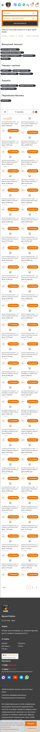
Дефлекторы (29, 56)
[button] (28, 5)
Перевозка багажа (13, 95)
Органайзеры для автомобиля (10, 122)
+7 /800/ (9, 669)
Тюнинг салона (11, 65)
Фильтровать (20, 23)
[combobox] (20, 13)
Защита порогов (27, 86)
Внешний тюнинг (12, 44)
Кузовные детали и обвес (12, 52)
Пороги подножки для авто (10, 218)
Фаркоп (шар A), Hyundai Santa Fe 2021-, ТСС (16, 200)
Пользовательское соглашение (13, 698)
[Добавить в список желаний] (18, 122)
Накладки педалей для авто (29, 391)
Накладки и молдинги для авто (11, 410)
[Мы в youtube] (15, 677)
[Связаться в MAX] (15, 4)
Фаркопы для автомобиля (28, 122)
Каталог (12, 36)
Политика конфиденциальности (14, 695)
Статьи (20, 646)
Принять (30, 724)
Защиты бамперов (9, 86)
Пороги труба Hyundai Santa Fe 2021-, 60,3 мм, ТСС (17, 316)
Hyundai (20, 36)
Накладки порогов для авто (29, 371)
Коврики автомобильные (28, 506)
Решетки (5, 59)
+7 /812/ (9, 665)
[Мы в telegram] (19, 5)
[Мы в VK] (9, 677)
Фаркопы (5, 101)
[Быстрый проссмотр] (3, 574)
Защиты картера (8, 89)
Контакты (21, 643)
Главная (4, 36)
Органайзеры (26, 74)
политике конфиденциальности (10, 728)
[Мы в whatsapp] (24, 5)
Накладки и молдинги (11, 56)
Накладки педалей (9, 74)
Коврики (6, 71)
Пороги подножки (10, 49)
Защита (6, 80)
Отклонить (32, 728)
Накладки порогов (21, 71)
